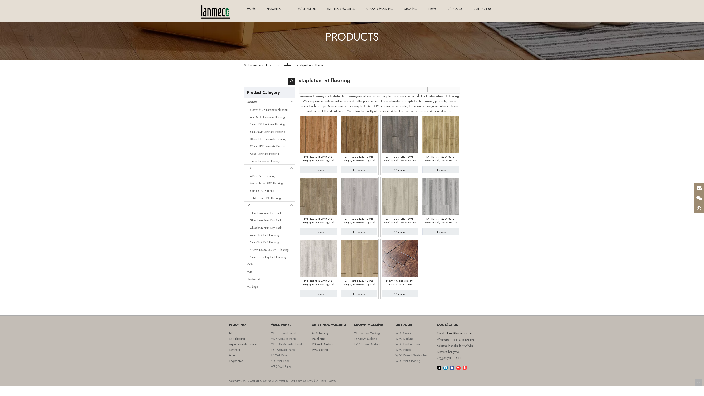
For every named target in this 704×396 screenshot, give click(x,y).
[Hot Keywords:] (291, 81)
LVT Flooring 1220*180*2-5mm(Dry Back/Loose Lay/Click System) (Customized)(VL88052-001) (359, 158)
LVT (249, 205)
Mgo (249, 272)
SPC (249, 168)
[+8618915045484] (699, 198)
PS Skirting (318, 339)
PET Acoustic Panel (283, 350)
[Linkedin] (445, 367)
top (698, 382)
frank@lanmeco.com (459, 333)
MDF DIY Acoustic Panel (286, 344)
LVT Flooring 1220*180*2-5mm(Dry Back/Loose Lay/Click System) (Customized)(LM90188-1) (318, 220)
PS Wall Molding (322, 344)
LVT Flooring (237, 339)
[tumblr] (465, 367)
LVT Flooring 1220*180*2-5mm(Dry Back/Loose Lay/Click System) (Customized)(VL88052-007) (318, 158)
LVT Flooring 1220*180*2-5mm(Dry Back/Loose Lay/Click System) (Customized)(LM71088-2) (318, 282)
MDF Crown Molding (367, 333)
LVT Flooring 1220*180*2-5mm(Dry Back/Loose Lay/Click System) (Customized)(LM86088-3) (400, 220)
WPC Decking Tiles (407, 344)
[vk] (458, 367)
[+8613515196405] (699, 208)
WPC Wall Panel (281, 366)
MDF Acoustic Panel (283, 339)
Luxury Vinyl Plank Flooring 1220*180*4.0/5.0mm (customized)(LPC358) (400, 282)
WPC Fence (403, 350)
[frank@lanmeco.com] (699, 188)
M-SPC (251, 264)
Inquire (320, 169)
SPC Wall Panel (280, 361)
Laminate (252, 102)
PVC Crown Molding (367, 344)
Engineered (236, 361)
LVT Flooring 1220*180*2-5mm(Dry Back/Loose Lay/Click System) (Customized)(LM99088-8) (441, 158)
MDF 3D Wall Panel (283, 333)
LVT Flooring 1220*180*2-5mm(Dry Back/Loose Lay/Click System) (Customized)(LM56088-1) (359, 282)
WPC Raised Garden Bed (411, 355)
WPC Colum (403, 333)
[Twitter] (439, 367)
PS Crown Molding (365, 339)
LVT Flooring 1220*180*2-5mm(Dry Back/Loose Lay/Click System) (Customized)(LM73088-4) (441, 220)
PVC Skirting (320, 350)
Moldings (252, 287)
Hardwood (253, 279)
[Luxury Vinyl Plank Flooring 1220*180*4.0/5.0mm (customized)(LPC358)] (400, 258)
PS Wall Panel (279, 355)
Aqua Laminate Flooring (243, 344)
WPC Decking (404, 339)
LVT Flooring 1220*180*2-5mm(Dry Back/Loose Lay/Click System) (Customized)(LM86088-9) (359, 220)
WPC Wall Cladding (407, 361)
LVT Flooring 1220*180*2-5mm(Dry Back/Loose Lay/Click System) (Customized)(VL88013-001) (399, 158)
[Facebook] (452, 367)
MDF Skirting (320, 333)
